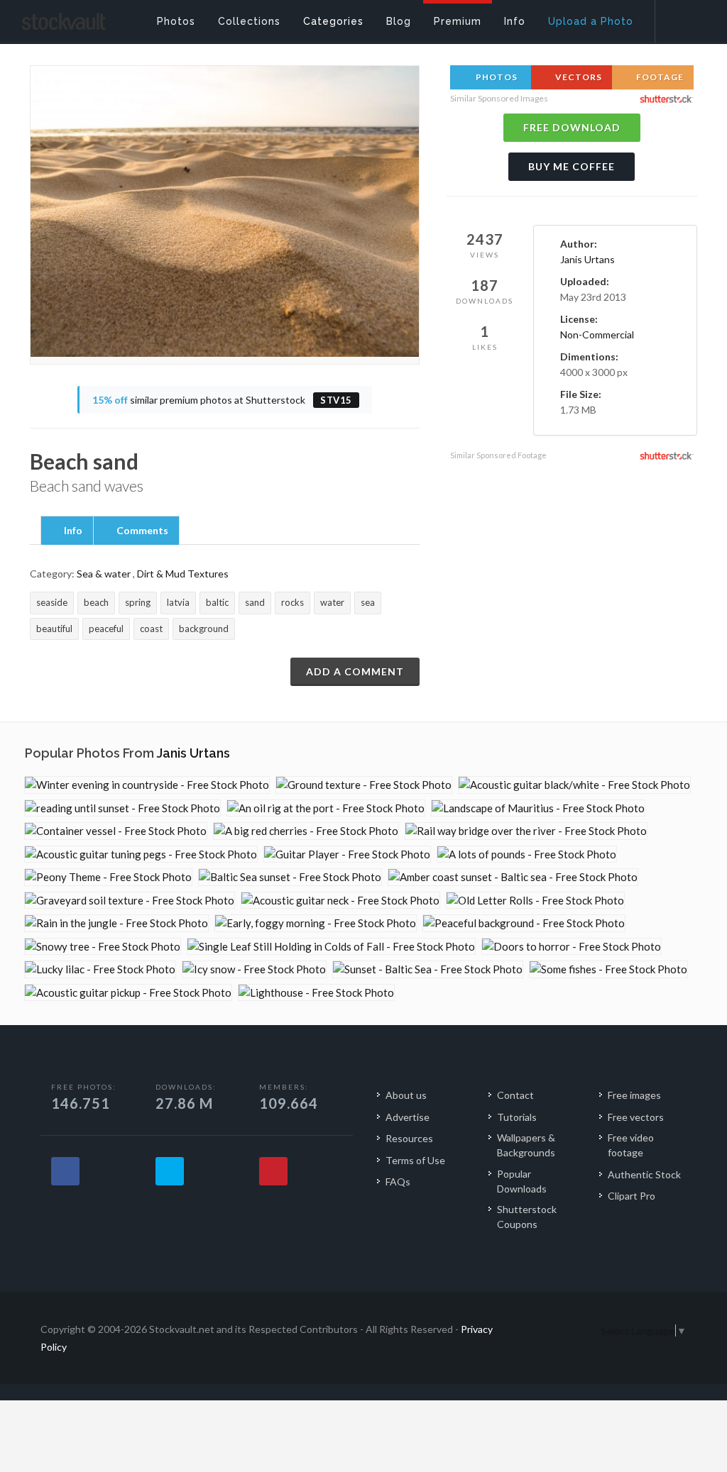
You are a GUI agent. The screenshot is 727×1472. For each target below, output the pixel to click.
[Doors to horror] (571, 947)
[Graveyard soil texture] (129, 900)
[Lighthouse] (316, 993)
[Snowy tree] (102, 947)
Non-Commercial (597, 334)
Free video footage (631, 1144)
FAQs (398, 1181)
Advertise (408, 1117)
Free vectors (636, 1117)
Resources (409, 1138)
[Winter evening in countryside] (147, 785)
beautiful (54, 628)
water (332, 602)
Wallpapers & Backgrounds (526, 1144)
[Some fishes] (608, 969)
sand (255, 602)
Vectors (577, 77)
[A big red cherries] (306, 831)
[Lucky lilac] (100, 969)
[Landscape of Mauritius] (538, 808)
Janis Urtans (587, 259)
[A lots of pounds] (526, 854)
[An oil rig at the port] (326, 808)
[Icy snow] (254, 969)
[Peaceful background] (524, 923)
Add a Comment (355, 671)
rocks (292, 602)
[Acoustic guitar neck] (340, 900)
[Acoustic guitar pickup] (128, 993)
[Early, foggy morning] (315, 923)
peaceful (106, 628)
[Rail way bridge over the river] (526, 831)
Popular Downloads (522, 1181)
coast (151, 628)
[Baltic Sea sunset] (290, 877)
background (204, 628)
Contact (515, 1095)
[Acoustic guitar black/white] (574, 785)
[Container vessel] (116, 831)
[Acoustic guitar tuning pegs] (141, 854)
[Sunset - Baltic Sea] (428, 969)
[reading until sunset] (122, 808)
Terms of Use (415, 1160)
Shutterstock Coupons (527, 1216)
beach (96, 602)
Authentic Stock (644, 1174)
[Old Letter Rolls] (535, 900)
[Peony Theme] (108, 877)
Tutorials (517, 1117)
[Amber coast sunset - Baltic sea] (513, 877)
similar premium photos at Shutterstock (222, 400)
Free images (634, 1095)
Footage (659, 77)
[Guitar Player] (347, 854)
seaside (51, 602)
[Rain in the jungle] (116, 923)
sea (368, 602)
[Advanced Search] (682, 18)
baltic (217, 602)
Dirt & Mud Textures (183, 574)
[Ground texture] (364, 785)
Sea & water (104, 574)
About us (406, 1095)
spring (138, 602)
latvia (178, 602)
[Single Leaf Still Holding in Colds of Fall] (331, 947)
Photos (496, 77)
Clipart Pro (631, 1196)
